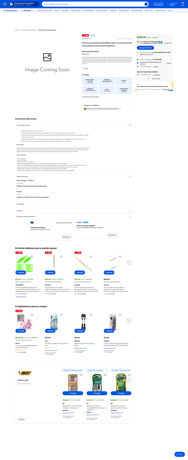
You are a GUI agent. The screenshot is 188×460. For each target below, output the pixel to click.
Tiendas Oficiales (160, 10)
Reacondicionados (136, 10)
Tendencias (113, 10)
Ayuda (170, 10)
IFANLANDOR (86, 38)
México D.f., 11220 (148, 54)
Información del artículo (25, 119)
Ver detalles (167, 43)
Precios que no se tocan (45, 10)
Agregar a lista (156, 78)
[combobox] (95, 4)
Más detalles (20, 204)
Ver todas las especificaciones (90, 96)
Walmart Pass (149, 10)
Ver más (86, 68)
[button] (157, 4)
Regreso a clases (75, 10)
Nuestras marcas (124, 10)
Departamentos (11, 10)
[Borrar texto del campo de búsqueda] (141, 4)
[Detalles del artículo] (130, 125)
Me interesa (66, 237)
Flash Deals (65, 10)
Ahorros (57, 10)
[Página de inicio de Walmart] (4, 4)
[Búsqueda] (146, 4)
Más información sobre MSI (64, 222)
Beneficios (27, 10)
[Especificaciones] (130, 176)
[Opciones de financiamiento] (130, 216)
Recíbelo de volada (101, 10)
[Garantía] (130, 210)
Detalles (168, 63)
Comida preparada (88, 10)
